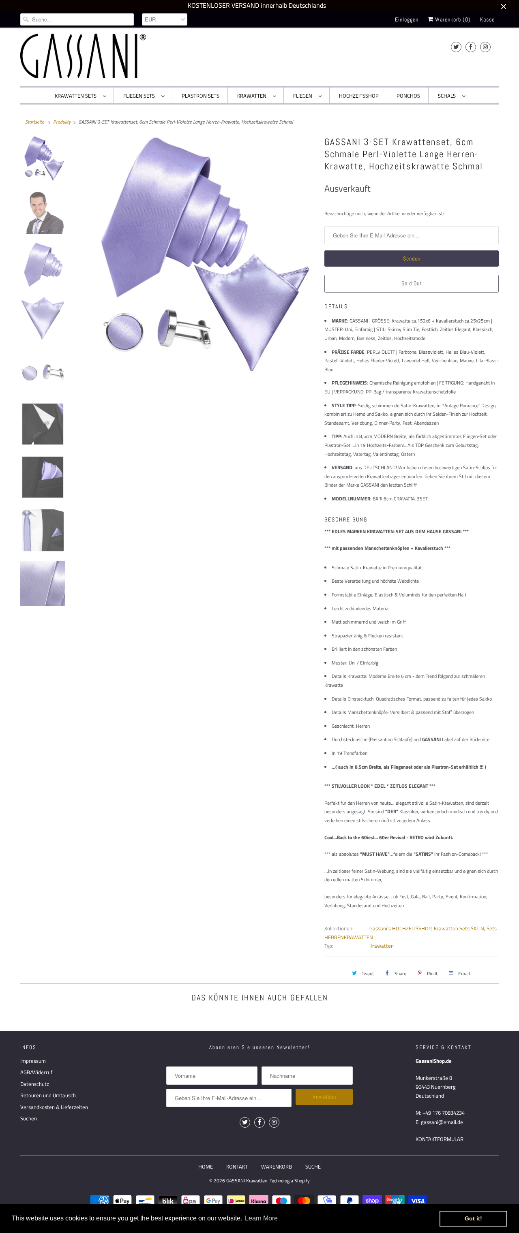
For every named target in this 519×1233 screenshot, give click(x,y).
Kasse (487, 19)
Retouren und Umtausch (48, 1095)
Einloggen (406, 19)
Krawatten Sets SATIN (459, 928)
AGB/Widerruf (36, 1072)
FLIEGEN (304, 96)
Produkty (62, 122)
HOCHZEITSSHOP (359, 96)
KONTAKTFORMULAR (439, 1139)
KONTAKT (237, 1166)
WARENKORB (276, 1166)
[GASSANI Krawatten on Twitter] (456, 47)
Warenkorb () (452, 19)
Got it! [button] (473, 1218)
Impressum (33, 1061)
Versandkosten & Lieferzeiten (54, 1107)
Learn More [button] (261, 1218)
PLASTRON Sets (200, 96)
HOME (205, 1166)
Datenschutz (34, 1084)
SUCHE (313, 1166)
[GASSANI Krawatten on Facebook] (470, 47)
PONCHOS (408, 96)
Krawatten (381, 946)
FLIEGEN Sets (140, 96)
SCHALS (448, 96)
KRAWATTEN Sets (77, 96)
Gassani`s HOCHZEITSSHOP (400, 928)
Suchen (28, 1118)
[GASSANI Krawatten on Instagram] (485, 47)
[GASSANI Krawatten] (83, 56)
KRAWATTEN (253, 96)
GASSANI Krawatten (246, 1180)
